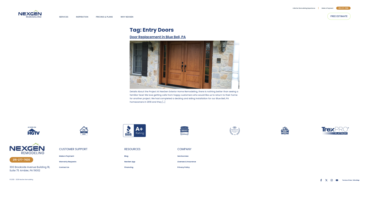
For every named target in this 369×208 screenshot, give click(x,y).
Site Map (356, 180)
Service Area (182, 156)
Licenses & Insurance (186, 161)
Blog (126, 156)
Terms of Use (347, 180)
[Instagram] (331, 180)
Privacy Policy (183, 167)
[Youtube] (337, 180)
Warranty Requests (67, 161)
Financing (128, 167)
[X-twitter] (326, 180)
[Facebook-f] (321, 180)
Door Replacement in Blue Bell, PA (158, 37)
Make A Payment (327, 8)
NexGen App (129, 161)
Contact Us (64, 167)
